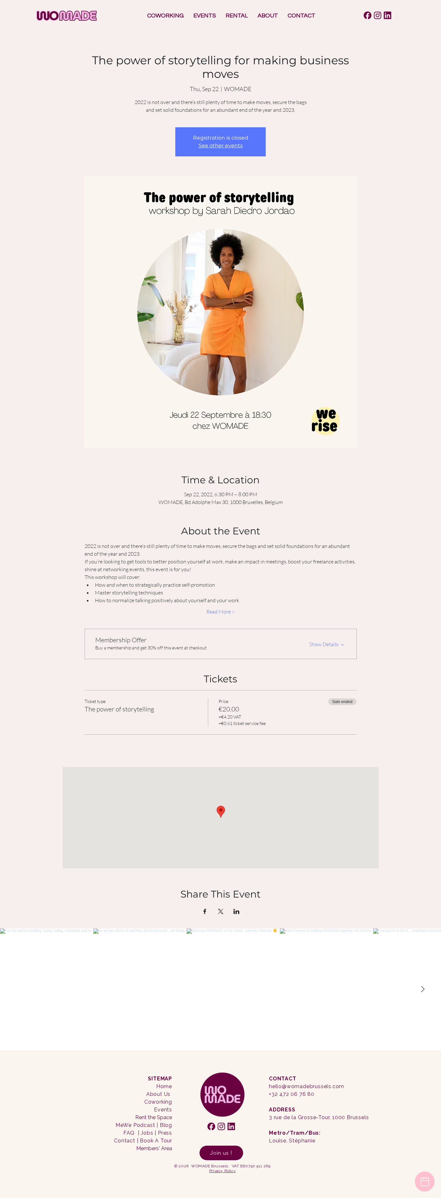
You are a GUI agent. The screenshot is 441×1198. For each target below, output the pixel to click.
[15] (388, 15)
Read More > (220, 611)
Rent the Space (153, 1117)
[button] (165, 15)
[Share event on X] (221, 911)
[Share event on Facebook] (205, 911)
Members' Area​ (154, 1148)
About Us (158, 1094)
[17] (378, 15)
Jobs (147, 1133)
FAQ (129, 1133)
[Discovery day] (425, 1182)
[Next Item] (423, 990)
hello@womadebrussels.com (306, 1086)
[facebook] (368, 15)
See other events (221, 145)
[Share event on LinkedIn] (236, 911)
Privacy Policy (222, 1171)
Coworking (158, 1102)
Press (165, 1133)
